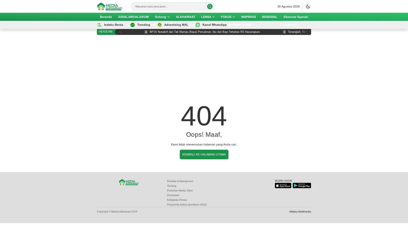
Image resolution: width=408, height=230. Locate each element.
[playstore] (302, 187)
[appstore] (283, 187)
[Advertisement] (204, 70)
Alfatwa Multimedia (300, 211)
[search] (209, 6)
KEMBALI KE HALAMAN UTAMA (204, 154)
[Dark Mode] (308, 6)
